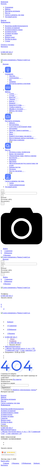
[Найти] (2, 203)
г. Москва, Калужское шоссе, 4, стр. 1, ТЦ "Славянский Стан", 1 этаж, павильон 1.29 (20, 349)
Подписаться (6, 387)
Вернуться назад (7, 379)
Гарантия (4, 418)
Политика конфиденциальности (12, 409)
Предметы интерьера (8, 399)
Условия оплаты (6, 414)
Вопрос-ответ (6, 420)
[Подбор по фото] (21, 246)
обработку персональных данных (24, 390)
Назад (12, 339)
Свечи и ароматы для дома (10, 403)
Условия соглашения (8, 411)
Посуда (3, 401)
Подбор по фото (6, 422)
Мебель (3, 397)
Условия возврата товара (9, 412)
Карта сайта (5, 461)
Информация (5, 405)
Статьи (3, 424)
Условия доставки (7, 416)
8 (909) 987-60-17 (7, 52)
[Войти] (2, 302)
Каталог (4, 395)
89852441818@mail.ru (12, 346)
